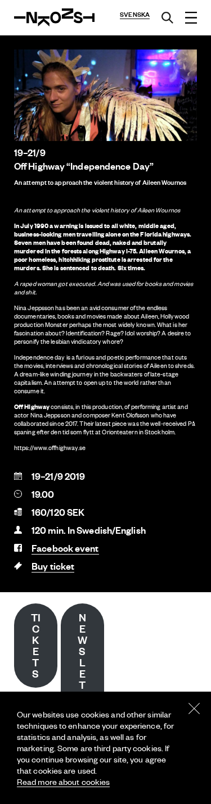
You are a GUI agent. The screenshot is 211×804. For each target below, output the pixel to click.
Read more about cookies (63, 781)
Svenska (135, 15)
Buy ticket (53, 566)
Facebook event (65, 548)
